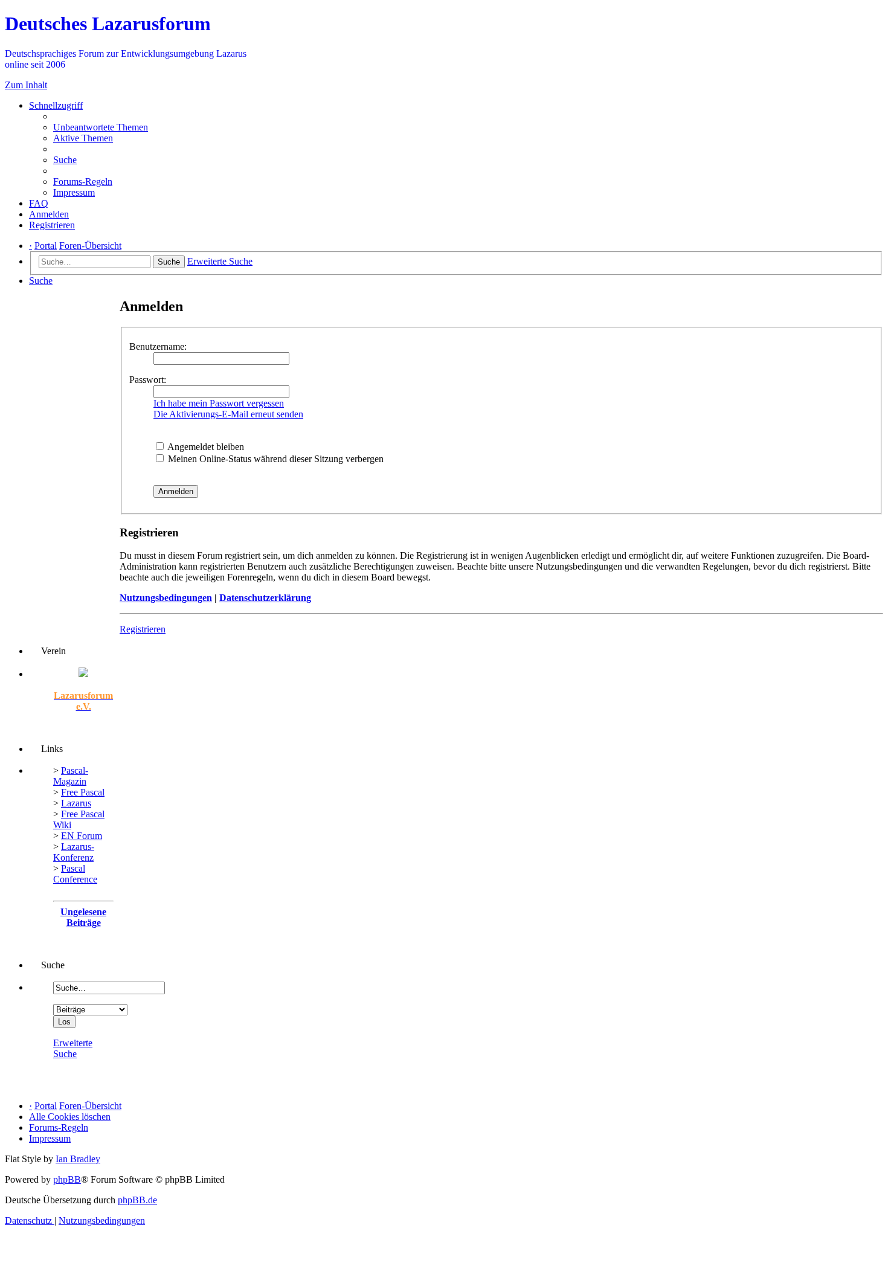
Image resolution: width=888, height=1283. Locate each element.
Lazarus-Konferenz (73, 852)
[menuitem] (100, 127)
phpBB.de (137, 1200)
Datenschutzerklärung (265, 598)
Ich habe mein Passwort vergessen (218, 403)
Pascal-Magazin (70, 775)
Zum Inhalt (26, 85)
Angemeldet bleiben (205, 447)
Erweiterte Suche (72, 1048)
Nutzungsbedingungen (166, 598)
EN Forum (81, 836)
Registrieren (143, 629)
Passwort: (147, 380)
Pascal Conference (75, 873)
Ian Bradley (78, 1159)
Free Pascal (83, 792)
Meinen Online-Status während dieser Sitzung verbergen (275, 459)
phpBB (67, 1179)
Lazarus (76, 803)
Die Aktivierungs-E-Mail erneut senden (228, 414)
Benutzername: (158, 346)
